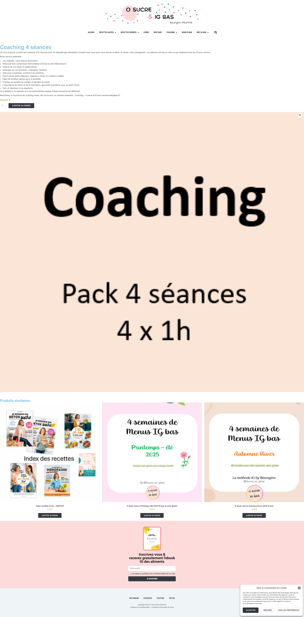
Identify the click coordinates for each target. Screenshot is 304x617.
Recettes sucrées (128, 32)
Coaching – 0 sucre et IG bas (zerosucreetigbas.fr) (97, 95)
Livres (146, 32)
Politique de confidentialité (140, 607)
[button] (299, 588)
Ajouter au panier (21, 105)
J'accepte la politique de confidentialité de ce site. (152, 573)
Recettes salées (106, 32)
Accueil (91, 32)
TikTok (172, 598)
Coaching (170, 32)
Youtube (160, 598)
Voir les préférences (288, 610)
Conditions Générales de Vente (162, 607)
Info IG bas (201, 32)
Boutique (158, 32)
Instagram (134, 598)
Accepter (250, 610)
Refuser (268, 610)
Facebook (147, 598)
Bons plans (187, 32)
